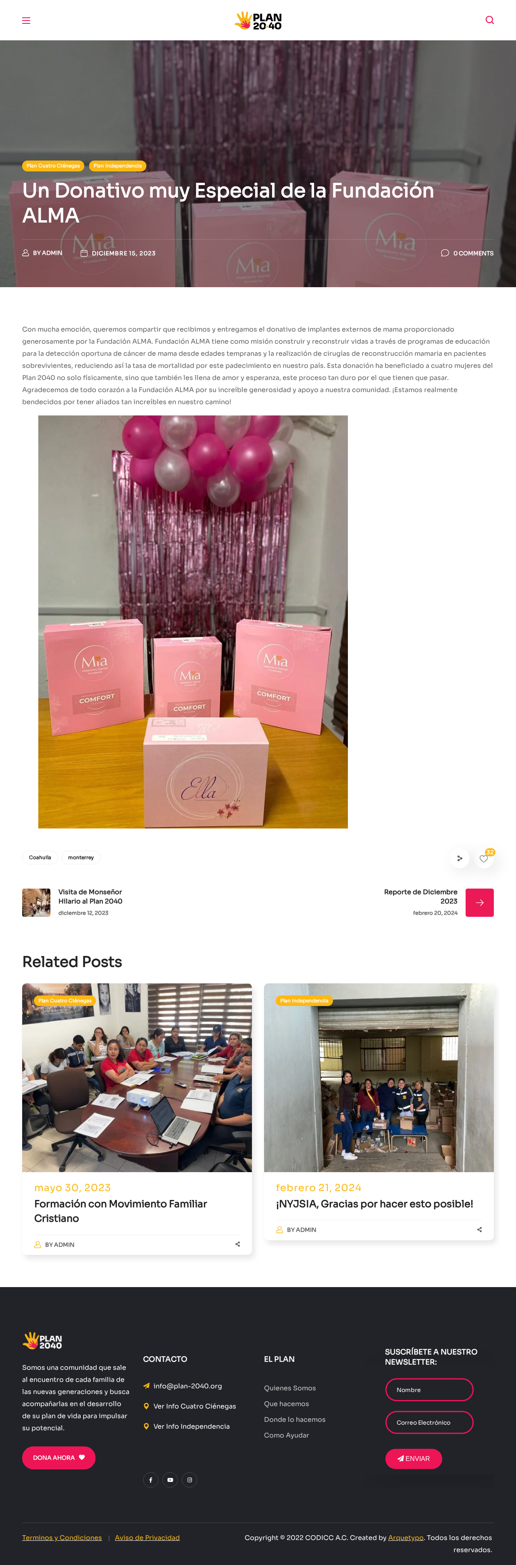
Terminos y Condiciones (62, 1538)
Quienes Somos (290, 1388)
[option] (137, 1127)
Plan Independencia (118, 166)
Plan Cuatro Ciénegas (53, 166)
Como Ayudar (286, 1435)
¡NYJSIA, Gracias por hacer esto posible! (374, 1204)
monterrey (81, 857)
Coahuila (40, 857)
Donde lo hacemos (295, 1419)
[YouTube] (170, 1480)
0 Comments (474, 253)
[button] (490, 20)
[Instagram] (189, 1480)
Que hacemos (286, 1404)
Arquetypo (406, 1538)
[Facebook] (150, 1480)
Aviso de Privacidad (147, 1538)
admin (52, 253)
